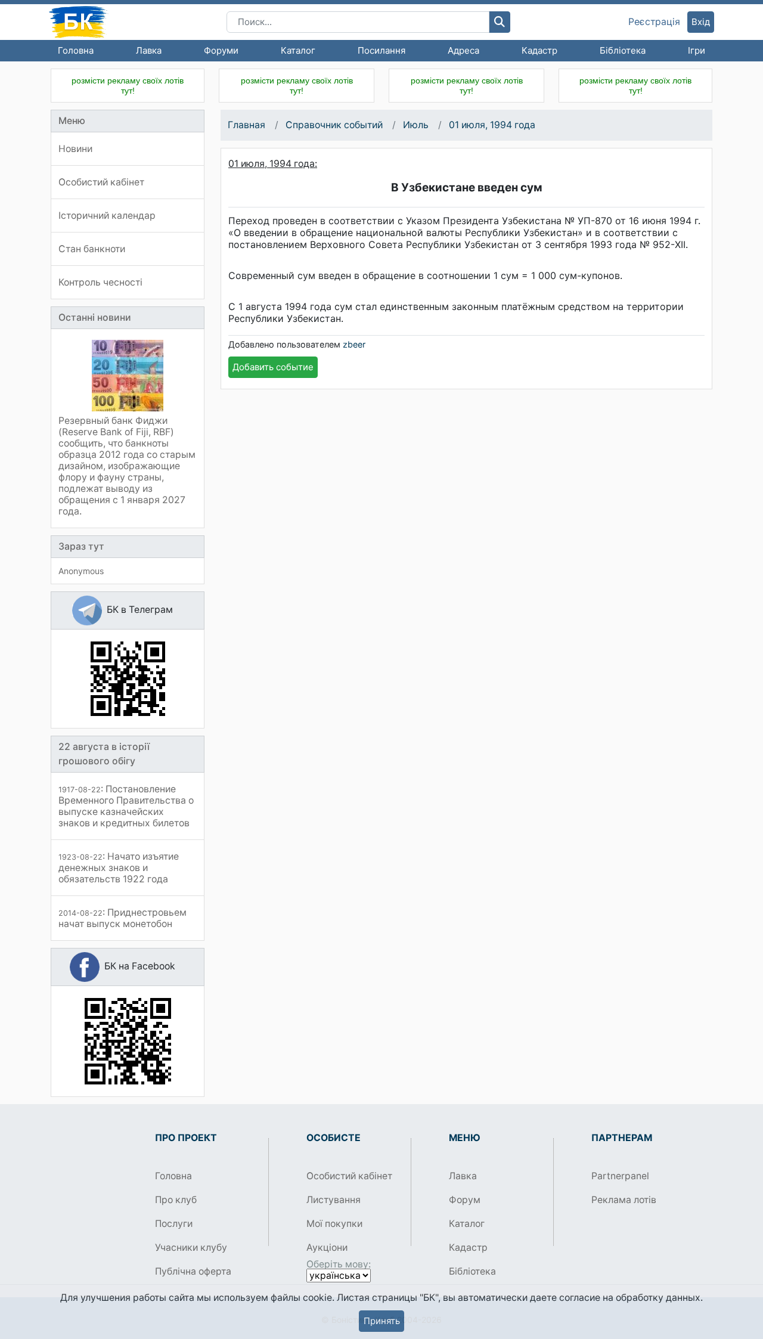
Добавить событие (273, 367)
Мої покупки (334, 1223)
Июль (416, 125)
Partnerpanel (620, 1176)
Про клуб (176, 1199)
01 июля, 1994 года (492, 125)
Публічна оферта (193, 1271)
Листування (333, 1199)
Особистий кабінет (349, 1176)
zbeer (354, 344)
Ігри (696, 50)
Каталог (298, 50)
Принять (382, 1320)
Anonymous (81, 571)
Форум (464, 1199)
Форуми (221, 50)
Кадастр (539, 50)
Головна (76, 50)
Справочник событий (334, 125)
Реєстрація (654, 22)
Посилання (381, 50)
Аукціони (327, 1247)
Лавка (149, 50)
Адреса (463, 50)
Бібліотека (623, 50)
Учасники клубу (191, 1247)
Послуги (174, 1223)
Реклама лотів (623, 1199)
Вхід (700, 21)
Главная (246, 125)
